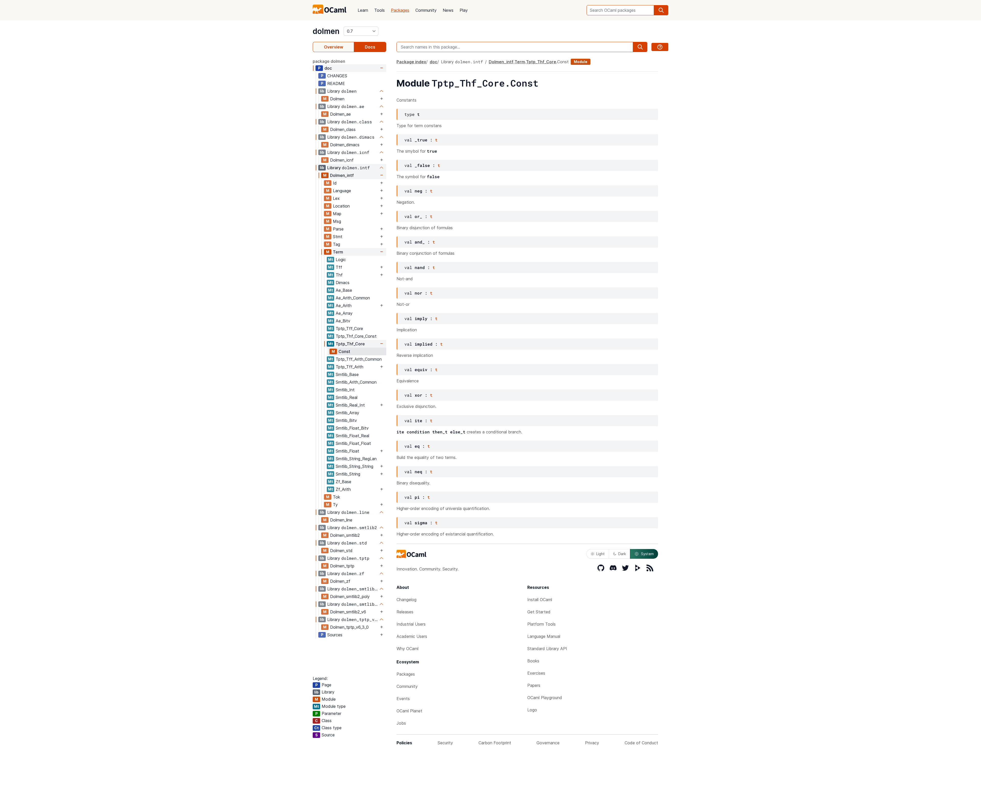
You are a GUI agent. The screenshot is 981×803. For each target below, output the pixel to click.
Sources (334, 634)
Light (600, 554)
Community (426, 10)
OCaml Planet (409, 710)
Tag (336, 244)
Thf (339, 274)
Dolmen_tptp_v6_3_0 (349, 627)
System (647, 554)
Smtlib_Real (346, 397)
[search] (661, 10)
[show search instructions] (659, 47)
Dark (622, 554)
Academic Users (411, 636)
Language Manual (543, 636)
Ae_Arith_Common (353, 297)
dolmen (326, 31)
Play (464, 10)
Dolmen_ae (340, 114)
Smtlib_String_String (354, 466)
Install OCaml (539, 599)
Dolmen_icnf (342, 160)
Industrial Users (411, 624)
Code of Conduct (641, 742)
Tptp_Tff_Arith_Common (359, 359)
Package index (411, 61)
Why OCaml (407, 648)
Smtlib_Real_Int (350, 405)
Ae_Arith (344, 305)
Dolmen (337, 98)
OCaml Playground (544, 697)
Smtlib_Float (347, 451)
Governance (547, 742)
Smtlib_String (348, 474)
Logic (341, 259)
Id (335, 183)
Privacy (592, 742)
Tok (336, 497)
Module (580, 61)
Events (403, 698)
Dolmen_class (343, 129)
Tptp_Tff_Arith (349, 366)
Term (338, 251)
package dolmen (329, 61)
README (336, 83)
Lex (336, 198)
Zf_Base (343, 481)
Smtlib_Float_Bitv (352, 428)
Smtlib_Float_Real (352, 435)
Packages (400, 10)
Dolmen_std (341, 550)
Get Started (539, 611)
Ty (335, 504)
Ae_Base (344, 290)
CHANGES (337, 75)
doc (328, 68)
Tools (379, 10)
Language (342, 190)
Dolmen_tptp (342, 565)
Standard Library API (547, 648)
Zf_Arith (343, 489)
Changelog (406, 599)
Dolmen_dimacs (344, 144)
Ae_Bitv (343, 320)
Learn (363, 10)
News (448, 10)
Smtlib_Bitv (346, 420)
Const (344, 351)
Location (341, 206)
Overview (333, 47)
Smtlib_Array (347, 412)
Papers (533, 685)
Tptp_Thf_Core (350, 343)
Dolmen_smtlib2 (345, 535)
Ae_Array (344, 313)
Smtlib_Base (347, 374)
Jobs (401, 723)
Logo (532, 709)
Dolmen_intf (342, 175)
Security (445, 742)
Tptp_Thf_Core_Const (356, 336)
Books (533, 660)
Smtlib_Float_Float (353, 443)
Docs (370, 47)
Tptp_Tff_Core (349, 328)
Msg (337, 221)
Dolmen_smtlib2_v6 (348, 611)
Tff (339, 267)
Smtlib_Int (345, 389)
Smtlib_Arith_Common (356, 382)
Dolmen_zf (340, 581)
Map (337, 213)
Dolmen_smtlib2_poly (350, 596)
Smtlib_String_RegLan (356, 458)
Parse (338, 229)
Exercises (536, 673)
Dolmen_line (341, 519)
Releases (404, 611)
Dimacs (342, 282)
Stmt (337, 236)
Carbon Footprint (494, 742)
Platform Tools (541, 624)
